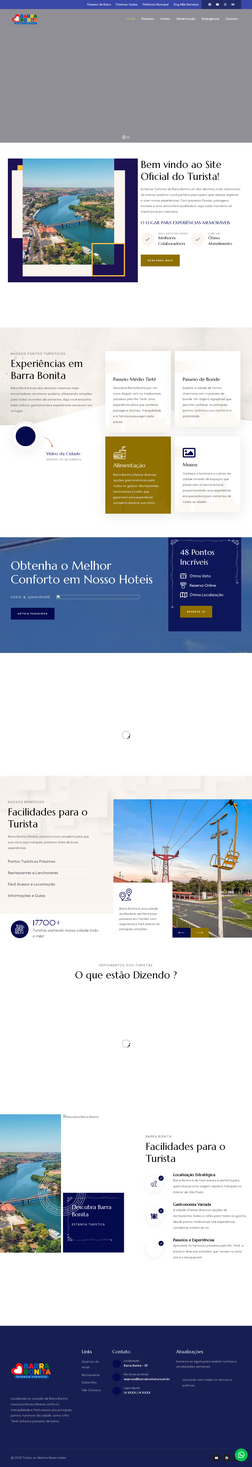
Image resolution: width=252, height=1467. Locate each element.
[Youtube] (217, 4)
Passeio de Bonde (201, 379)
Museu (190, 465)
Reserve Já (196, 611)
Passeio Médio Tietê (134, 379)
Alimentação (129, 465)
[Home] (25, 19)
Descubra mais (160, 260)
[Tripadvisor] (233, 4)
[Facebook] (209, 4)
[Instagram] (225, 4)
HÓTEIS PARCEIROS (33, 613)
